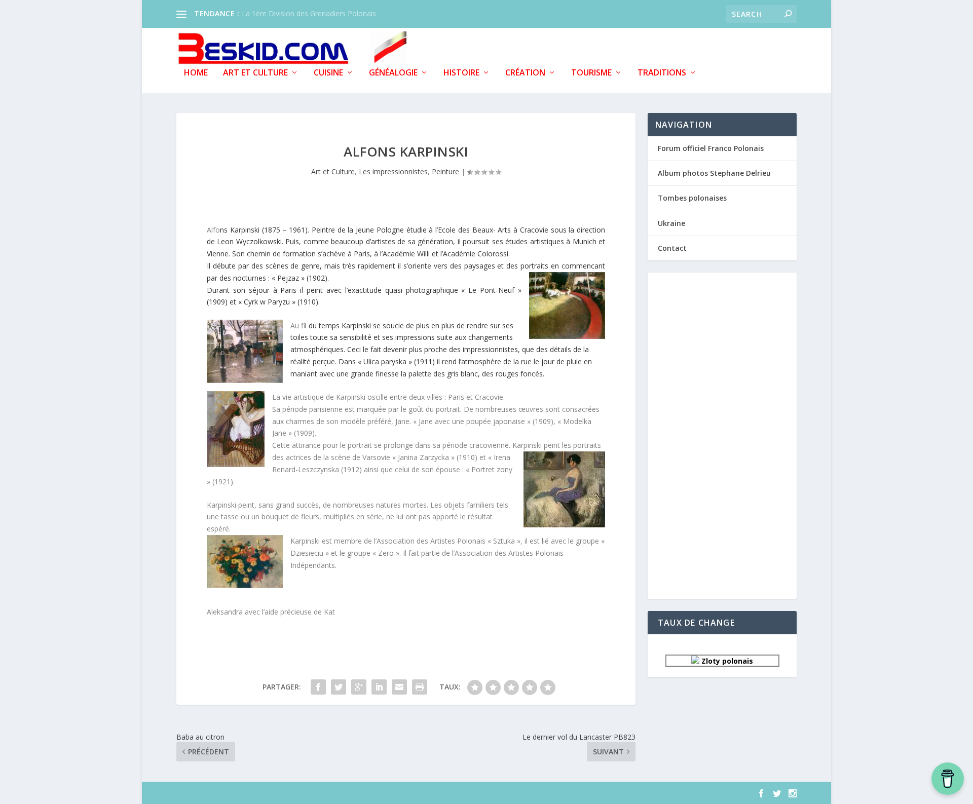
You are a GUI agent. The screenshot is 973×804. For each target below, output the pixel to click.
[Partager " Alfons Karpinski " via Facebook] (318, 687)
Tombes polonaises (692, 198)
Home (196, 73)
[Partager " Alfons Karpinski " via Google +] (359, 687)
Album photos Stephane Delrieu (714, 173)
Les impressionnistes (393, 171)
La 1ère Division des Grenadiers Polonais (309, 13)
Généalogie (393, 73)
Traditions (662, 73)
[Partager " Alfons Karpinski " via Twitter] (338, 687)
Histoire (461, 73)
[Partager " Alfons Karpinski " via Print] (419, 687)
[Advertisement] (722, 435)
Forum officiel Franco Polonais (711, 148)
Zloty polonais (726, 661)
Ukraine (671, 223)
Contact (672, 248)
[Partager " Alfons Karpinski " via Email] (399, 687)
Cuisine (328, 73)
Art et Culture (255, 73)
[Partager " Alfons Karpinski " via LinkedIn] (379, 687)
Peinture (445, 171)
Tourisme (591, 73)
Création (525, 73)
